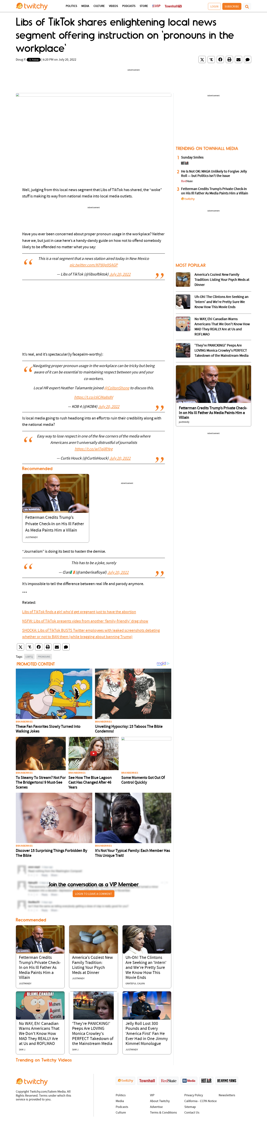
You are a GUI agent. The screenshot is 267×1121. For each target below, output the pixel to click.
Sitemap (190, 1107)
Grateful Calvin (135, 983)
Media (85, 6)
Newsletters (227, 1095)
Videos (113, 6)
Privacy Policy (193, 1095)
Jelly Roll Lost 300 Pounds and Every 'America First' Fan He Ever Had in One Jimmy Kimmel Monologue (147, 1034)
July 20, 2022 (120, 274)
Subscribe (232, 6)
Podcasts (128, 6)
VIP (152, 1095)
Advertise (156, 1107)
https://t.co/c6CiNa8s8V (93, 397)
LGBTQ (29, 656)
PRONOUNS (44, 656)
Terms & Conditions (163, 1112)
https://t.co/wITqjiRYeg (94, 449)
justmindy (31, 537)
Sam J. (22, 1049)
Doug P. (21, 60)
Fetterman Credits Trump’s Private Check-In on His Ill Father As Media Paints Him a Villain (54, 524)
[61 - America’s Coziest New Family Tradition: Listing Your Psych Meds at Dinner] (183, 279)
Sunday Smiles (192, 157)
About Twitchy (160, 1101)
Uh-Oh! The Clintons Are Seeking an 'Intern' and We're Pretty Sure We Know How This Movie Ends (146, 968)
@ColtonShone (116, 388)
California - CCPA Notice (200, 1101)
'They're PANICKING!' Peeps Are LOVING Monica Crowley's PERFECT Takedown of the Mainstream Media (92, 1034)
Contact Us (191, 1112)
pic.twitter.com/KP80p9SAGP (94, 265)
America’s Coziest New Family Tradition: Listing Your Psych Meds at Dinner (222, 280)
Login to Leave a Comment (93, 894)
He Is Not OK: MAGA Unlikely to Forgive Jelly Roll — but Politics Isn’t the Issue (214, 174)
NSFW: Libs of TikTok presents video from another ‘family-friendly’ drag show (85, 621)
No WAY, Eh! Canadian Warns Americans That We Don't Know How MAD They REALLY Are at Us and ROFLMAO (39, 1034)
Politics (71, 6)
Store (144, 6)
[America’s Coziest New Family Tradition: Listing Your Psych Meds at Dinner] (93, 939)
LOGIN (214, 6)
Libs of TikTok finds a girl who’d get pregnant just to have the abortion (79, 612)
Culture (99, 6)
